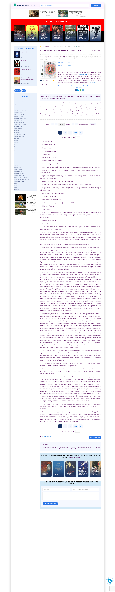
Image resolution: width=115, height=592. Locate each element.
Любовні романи (18, 126)
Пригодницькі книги (19, 134)
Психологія (17, 144)
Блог (23, 90)
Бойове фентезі (18, 116)
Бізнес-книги (17, 146)
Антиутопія (17, 106)
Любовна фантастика (20, 118)
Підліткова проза (18, 104)
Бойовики (16, 142)
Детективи (17, 155)
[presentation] (97, 22)
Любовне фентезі (19, 173)
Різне (15, 183)
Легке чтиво (17, 100)
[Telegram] (83, 90)
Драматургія (17, 167)
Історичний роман (19, 114)
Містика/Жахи (18, 112)
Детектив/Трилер (19, 122)
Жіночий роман (18, 169)
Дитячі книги (17, 163)
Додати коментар (50, 503)
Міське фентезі (18, 120)
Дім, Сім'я (16, 138)
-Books (27, 5)
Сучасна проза (18, 128)
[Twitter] (78, 90)
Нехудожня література (20, 110)
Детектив (16, 130)
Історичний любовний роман (22, 102)
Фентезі (16, 140)
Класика (16, 150)
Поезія (16, 165)
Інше (15, 185)
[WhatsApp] (80, 90)
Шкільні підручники (19, 136)
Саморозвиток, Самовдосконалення (24, 148)
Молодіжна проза (19, 181)
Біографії (17, 90)
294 (75, 132)
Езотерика (17, 132)
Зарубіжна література (20, 124)
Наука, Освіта (18, 161)
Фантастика (17, 159)
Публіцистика (18, 152)
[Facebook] (76, 90)
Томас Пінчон (48, 56)
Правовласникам (46, 436)
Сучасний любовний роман (21, 177)
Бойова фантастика (19, 175)
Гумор (15, 157)
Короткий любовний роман (21, 179)
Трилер (16, 108)
